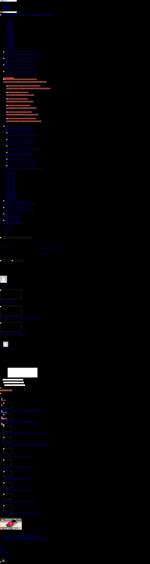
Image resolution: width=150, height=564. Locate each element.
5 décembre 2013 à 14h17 (9, 348)
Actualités (6, 230)
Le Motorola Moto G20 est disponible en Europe (24, 534)
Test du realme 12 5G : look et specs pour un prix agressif (21, 74)
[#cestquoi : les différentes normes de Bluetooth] (18, 105)
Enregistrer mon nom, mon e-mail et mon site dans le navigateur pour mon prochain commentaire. (25, 388)
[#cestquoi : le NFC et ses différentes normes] (17, 92)
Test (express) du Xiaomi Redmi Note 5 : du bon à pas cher (32, 536)
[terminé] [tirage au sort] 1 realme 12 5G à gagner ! (22, 114)
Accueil (4, 20)
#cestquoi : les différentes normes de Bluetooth (21, 108)
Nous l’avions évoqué (5, 246)
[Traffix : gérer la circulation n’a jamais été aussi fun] (19, 133)
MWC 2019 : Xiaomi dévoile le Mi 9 (13, 223)
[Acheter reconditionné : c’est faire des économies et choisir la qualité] (20, 79)
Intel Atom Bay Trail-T (57, 253)
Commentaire (3, 377)
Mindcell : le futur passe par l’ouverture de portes (21, 161)
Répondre (5, 360)
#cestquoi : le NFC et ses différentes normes (20, 95)
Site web (2, 385)
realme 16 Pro (6, 4)
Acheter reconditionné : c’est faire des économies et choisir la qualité (25, 82)
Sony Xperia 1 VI (7, 8)
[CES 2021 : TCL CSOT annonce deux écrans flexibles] (16, 201)
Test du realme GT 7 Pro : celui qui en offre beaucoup (19, 67)
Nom (1, 379)
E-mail (1, 382)
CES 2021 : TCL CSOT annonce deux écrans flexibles (18, 203)
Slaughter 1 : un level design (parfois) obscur (20, 142)
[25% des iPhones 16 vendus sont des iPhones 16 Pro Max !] (21, 118)
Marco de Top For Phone (9, 536)
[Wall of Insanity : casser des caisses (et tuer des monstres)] (20, 165)
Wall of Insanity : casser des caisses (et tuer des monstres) (24, 168)
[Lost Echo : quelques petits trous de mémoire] (17, 152)
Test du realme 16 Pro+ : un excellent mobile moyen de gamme (22, 54)
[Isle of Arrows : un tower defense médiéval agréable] (19, 146)
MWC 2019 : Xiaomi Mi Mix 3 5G (12, 216)
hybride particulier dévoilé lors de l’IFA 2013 (49, 248)
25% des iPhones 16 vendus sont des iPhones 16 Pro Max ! (23, 121)
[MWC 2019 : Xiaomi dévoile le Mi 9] (12, 220)
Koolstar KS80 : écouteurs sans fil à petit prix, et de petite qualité (33, 539)
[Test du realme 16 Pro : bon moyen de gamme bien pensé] (17, 58)
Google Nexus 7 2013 (43, 254)
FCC (109, 248)
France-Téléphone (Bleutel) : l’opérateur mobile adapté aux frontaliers (28, 88)
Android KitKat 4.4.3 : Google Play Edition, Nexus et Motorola (19, 318)
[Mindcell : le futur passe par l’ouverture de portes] (18, 159)
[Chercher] (1, 1)
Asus (31, 248)
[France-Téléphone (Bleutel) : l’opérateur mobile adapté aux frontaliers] (23, 86)
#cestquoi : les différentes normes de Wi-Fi (19, 101)
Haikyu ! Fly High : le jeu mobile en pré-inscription (18, 129)
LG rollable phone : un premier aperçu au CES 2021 (18, 210)
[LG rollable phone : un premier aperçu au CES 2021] (16, 207)
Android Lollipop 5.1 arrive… (9, 301)
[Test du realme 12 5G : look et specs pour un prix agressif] (17, 71)
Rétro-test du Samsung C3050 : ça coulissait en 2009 (30, 538)
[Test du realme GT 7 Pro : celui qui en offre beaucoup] (16, 65)
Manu (4, 347)
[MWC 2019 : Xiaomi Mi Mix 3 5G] (11, 214)
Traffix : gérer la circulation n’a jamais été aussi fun (22, 135)
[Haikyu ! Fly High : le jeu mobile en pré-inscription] (15, 126)
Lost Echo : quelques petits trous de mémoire (20, 155)
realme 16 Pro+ (6, 5)
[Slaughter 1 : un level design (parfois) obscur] (17, 139)
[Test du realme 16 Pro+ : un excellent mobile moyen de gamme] (18, 52)
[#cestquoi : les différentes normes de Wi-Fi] (17, 99)
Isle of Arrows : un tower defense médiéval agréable (22, 148)
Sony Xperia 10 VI (7, 9)
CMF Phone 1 (6, 3)
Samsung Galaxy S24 (8, 7)
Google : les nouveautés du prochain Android (14, 334)
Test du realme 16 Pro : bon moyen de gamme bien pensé (20, 61)
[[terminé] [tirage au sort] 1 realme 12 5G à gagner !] (19, 112)
